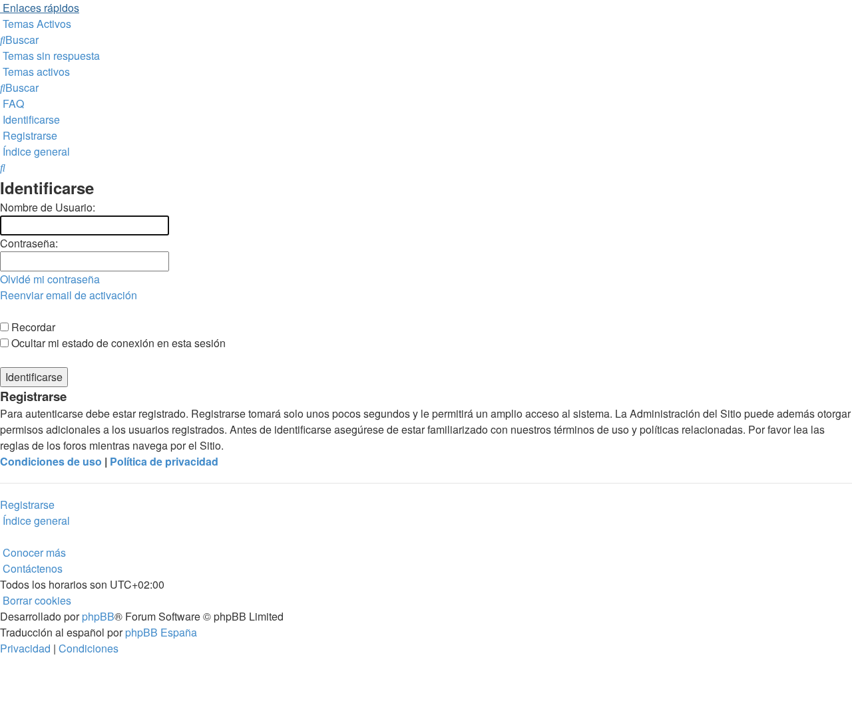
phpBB (98, 616)
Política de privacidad (164, 461)
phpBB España (161, 632)
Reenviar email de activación (68, 295)
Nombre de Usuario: (47, 207)
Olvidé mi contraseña (50, 279)
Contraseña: (29, 243)
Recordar (32, 327)
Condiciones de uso (51, 461)
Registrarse (27, 504)
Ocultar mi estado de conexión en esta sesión (117, 343)
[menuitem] (35, 23)
